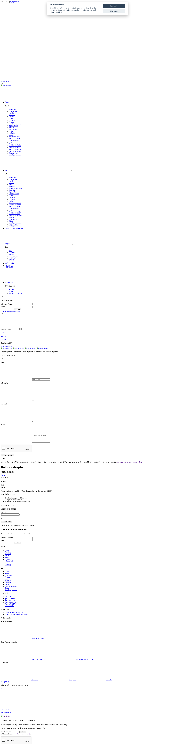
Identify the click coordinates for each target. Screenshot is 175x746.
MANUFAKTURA (15, 293)
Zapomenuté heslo (7, 311)
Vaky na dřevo (13, 225)
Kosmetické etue (14, 137)
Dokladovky (13, 111)
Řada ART (8, 597)
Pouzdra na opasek (15, 147)
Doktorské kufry (14, 194)
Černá (3, 475)
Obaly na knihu (14, 140)
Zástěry (11, 221)
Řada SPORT (9, 606)
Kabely (11, 181)
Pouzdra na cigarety (15, 149)
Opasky (11, 118)
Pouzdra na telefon (15, 146)
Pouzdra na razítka (15, 151)
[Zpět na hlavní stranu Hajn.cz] (6, 81)
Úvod (3, 333)
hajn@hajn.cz (14, 2)
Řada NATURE (10, 600)
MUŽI (3, 336)
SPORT (11, 260)
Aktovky (12, 122)
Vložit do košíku (6, 521)
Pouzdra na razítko (15, 212)
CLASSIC (12, 252)
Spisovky (12, 127)
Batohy (11, 116)
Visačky (11, 135)
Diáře (10, 142)
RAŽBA (12, 291)
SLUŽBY (12, 289)
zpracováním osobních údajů (21, 734)
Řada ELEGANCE (11, 602)
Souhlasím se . (17, 734)
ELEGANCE (13, 256)
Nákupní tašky (13, 129)
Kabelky (11, 113)
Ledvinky (12, 120)
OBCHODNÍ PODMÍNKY (14, 613)
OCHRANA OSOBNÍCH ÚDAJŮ (16, 614)
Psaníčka (12, 115)
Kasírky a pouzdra (15, 155)
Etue (10, 184)
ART (10, 251)
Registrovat (16, 311)
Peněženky (12, 109)
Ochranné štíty (13, 153)
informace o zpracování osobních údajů (129, 462)
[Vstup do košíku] (87, 73)
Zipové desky (13, 126)
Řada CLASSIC (10, 598)
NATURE (12, 254)
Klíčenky (12, 133)
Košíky (11, 131)
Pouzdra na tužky (14, 138)
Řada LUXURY (10, 604)
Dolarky (11, 226)
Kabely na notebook (15, 124)
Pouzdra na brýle (14, 144)
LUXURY (12, 258)
